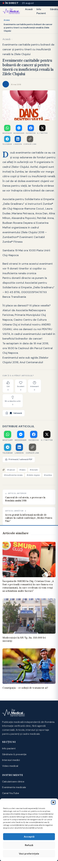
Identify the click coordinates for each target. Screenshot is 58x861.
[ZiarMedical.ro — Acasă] (13, 713)
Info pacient (9, 748)
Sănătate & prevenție (14, 754)
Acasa (7, 20)
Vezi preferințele (29, 853)
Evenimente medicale (14, 787)
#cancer (11, 470)
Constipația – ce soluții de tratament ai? (25, 687)
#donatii (34, 470)
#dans (22, 470)
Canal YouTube (10, 793)
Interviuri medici (11, 760)
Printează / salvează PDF (20, 459)
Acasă (28, 9)
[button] (53, 802)
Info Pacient (41, 11)
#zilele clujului (33, 475)
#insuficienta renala (13, 475)
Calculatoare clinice (13, 781)
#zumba (48, 475)
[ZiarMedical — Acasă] (11, 11)
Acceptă (29, 836)
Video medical (10, 766)
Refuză (29, 845)
